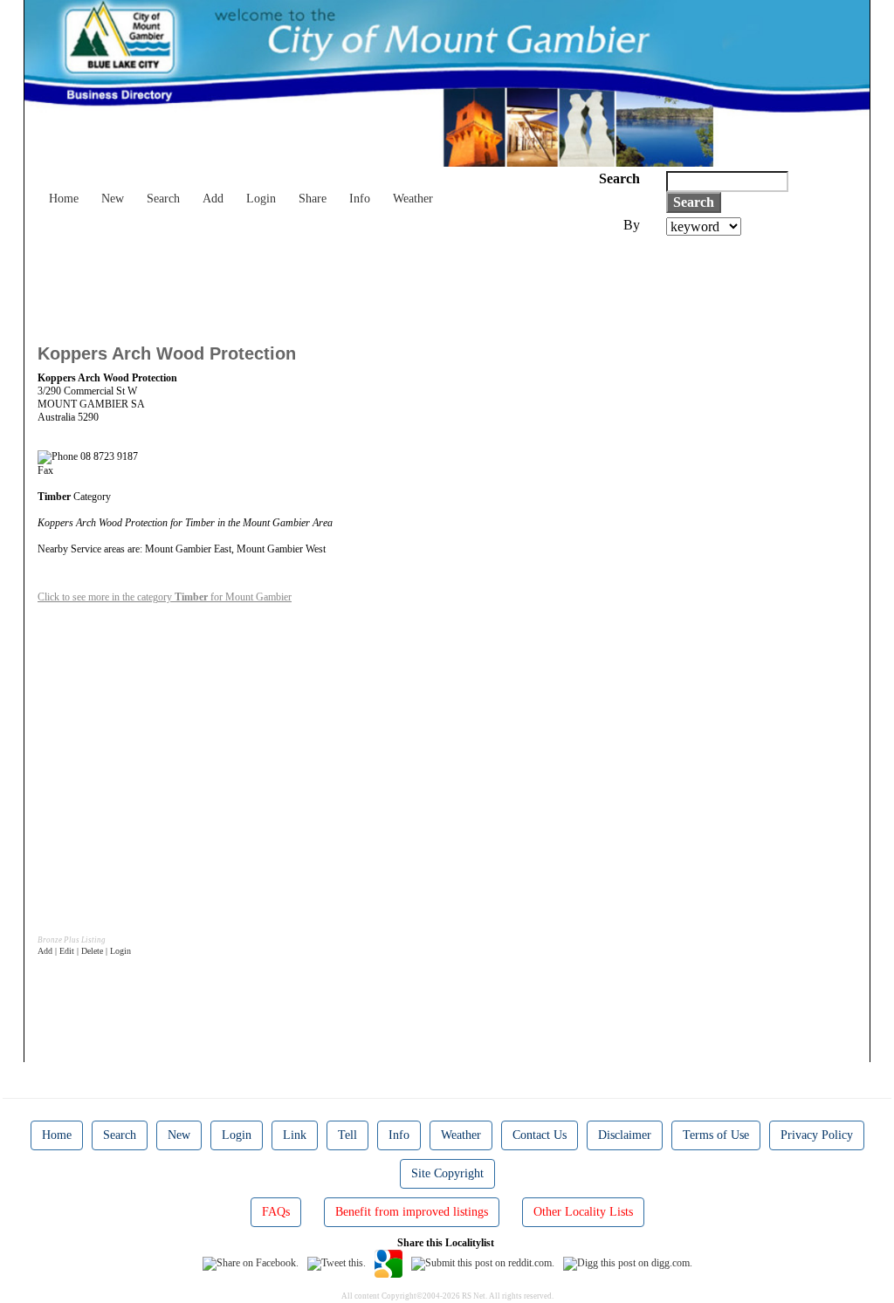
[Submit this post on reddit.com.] (483, 1263)
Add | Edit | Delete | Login (84, 951)
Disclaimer (624, 1135)
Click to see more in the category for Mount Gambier (165, 597)
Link (294, 1135)
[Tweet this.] (336, 1263)
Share (313, 198)
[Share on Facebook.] (250, 1263)
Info (359, 198)
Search (163, 198)
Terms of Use (716, 1135)
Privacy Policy (817, 1135)
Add (213, 198)
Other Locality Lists (583, 1211)
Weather (413, 198)
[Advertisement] (355, 283)
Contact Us (539, 1135)
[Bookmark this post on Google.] (388, 1263)
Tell (347, 1135)
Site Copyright (447, 1173)
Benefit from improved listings (411, 1211)
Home (64, 198)
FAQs (276, 1211)
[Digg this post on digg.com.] (628, 1263)
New (112, 198)
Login (261, 198)
